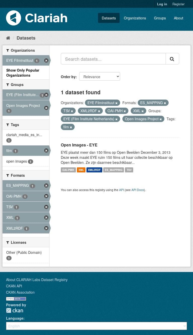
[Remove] (116, 103)
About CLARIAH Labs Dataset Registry (37, 279)
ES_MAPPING (113, 170)
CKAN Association (20, 292)
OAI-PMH (68, 170)
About (178, 17)
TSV (129, 170)
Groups (160, 17)
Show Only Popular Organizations (22, 73)
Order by (68, 76)
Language (14, 318)
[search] (172, 59)
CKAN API (14, 285)
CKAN (14, 310)
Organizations (135, 17)
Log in (162, 4)
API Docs (137, 190)
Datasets (109, 17)
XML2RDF (94, 170)
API (121, 190)
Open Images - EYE (79, 145)
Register (178, 4)
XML (81, 170)
